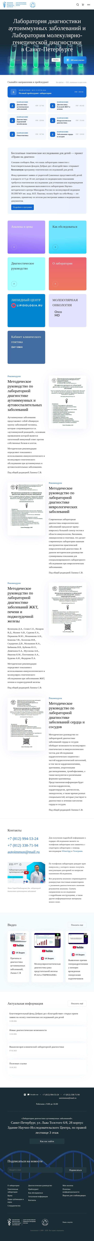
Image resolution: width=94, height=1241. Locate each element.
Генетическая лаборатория (13, 1190)
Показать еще (77, 925)
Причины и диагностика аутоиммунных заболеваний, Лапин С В (17, 965)
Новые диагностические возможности (28, 1030)
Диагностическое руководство (40, 1185)
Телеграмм (77, 851)
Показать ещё (77, 1003)
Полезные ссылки (18, 1063)
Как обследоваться (35, 1193)
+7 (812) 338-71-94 (23, 845)
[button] (75, 60)
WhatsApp (66, 851)
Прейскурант (33, 1189)
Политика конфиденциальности (71, 1190)
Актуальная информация (38, 1197)
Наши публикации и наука (16, 1200)
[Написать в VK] (25, 1095)
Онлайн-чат (34, 1094)
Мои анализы (68, 1185)
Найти (56, 60)
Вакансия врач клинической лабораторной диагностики (36, 1047)
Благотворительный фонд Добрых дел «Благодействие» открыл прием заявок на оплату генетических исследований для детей (43, 1015)
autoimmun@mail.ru (24, 852)
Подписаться (75, 1170)
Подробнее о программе (22, 207)
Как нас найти (47, 1141)
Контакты (32, 1200)
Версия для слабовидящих (74, 1195)
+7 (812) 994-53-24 (23, 838)
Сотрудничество (14, 1206)
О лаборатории (13, 1185)
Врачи (10, 1196)
